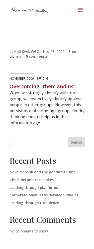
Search (76, 142)
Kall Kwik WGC (26, 51)
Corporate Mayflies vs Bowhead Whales (44, 195)
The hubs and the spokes (32, 179)
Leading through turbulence (34, 202)
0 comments (37, 56)
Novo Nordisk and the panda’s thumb (43, 172)
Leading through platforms (34, 187)
